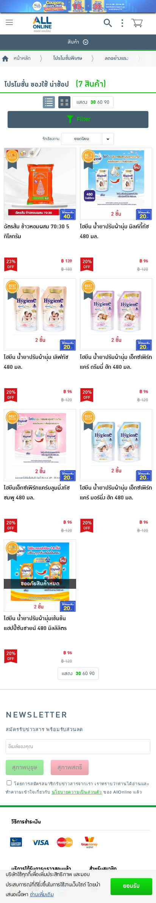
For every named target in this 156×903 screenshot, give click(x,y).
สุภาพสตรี (70, 767)
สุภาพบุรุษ (24, 767)
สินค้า (73, 42)
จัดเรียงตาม (50, 139)
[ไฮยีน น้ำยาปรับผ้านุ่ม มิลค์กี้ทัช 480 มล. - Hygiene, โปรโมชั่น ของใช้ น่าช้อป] (116, 184)
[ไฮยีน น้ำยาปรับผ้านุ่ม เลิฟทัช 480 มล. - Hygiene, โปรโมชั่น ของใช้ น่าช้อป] (40, 314)
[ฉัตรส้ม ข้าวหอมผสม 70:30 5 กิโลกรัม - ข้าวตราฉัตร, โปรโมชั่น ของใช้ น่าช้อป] (40, 184)
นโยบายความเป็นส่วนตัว (77, 792)
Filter (82, 119)
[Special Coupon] (78, 6)
